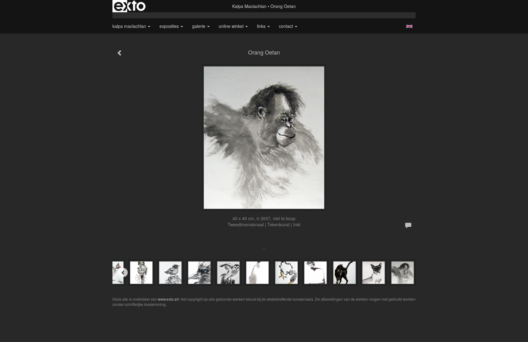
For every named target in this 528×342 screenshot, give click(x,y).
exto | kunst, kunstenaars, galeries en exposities (129, 6)
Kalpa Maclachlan (249, 6)
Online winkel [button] (232, 26)
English (409, 26)
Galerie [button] (199, 26)
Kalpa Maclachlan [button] (129, 26)
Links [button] (262, 26)
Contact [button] (286, 26)
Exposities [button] (170, 26)
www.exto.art (168, 299)
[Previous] (123, 272)
